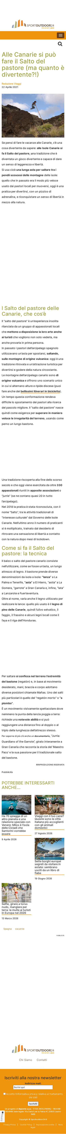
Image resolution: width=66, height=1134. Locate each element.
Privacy (2, 1117)
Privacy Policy (9, 1124)
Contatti (42, 1060)
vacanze (19, 928)
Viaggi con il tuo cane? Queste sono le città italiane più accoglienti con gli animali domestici (49, 822)
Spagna (7, 928)
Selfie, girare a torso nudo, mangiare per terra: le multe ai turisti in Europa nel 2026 (16, 908)
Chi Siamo (25, 1060)
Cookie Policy (25, 1124)
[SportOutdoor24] (33, 24)
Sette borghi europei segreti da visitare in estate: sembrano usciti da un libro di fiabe (48, 867)
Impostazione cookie (33, 1067)
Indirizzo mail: (33, 1083)
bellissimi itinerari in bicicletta (40, 391)
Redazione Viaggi (11, 83)
